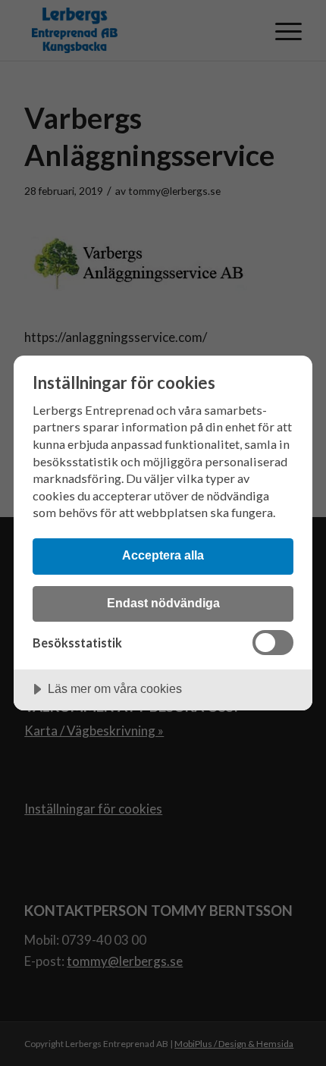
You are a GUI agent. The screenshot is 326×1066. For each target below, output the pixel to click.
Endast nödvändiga (163, 603)
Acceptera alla (163, 555)
